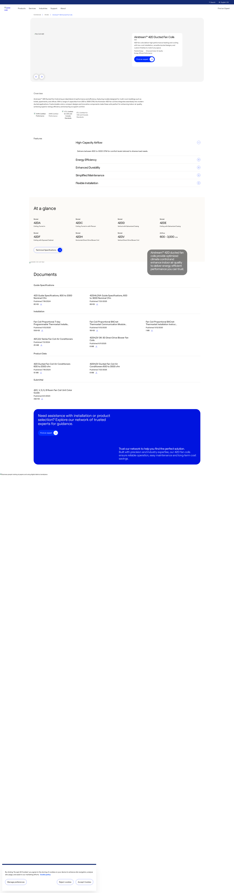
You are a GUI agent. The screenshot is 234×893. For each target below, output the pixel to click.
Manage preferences (15, 882)
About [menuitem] (63, 8)
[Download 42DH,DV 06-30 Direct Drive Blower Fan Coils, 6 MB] (96, 346)
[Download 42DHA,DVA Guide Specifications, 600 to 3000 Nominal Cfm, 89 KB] (97, 304)
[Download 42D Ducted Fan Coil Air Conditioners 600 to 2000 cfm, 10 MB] (41, 372)
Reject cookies (65, 882)
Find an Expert (224, 8)
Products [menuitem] (22, 8)
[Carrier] (9, 8)
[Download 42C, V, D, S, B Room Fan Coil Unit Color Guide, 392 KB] (42, 399)
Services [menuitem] (32, 8)
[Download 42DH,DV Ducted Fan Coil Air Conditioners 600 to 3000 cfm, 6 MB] (96, 372)
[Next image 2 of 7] (41, 77)
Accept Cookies (84, 882)
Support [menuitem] (54, 8)
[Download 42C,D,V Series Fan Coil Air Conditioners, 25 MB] (41, 345)
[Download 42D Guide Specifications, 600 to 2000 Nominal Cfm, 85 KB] (41, 304)
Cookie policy (45, 875)
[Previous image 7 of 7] (36, 77)
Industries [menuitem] (43, 8)
